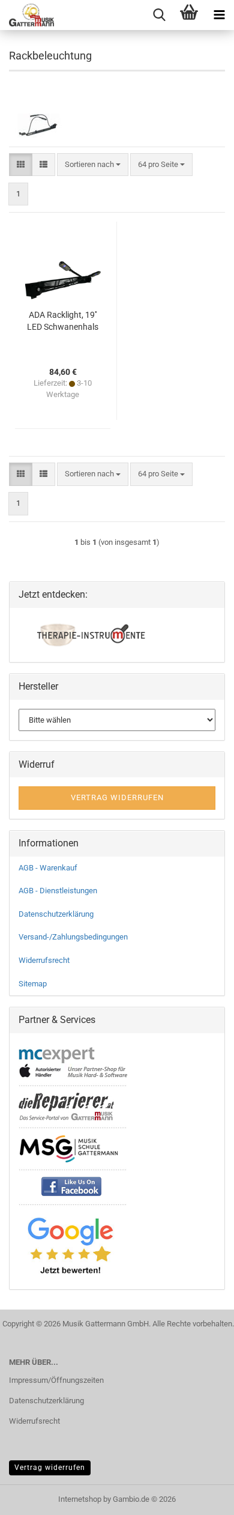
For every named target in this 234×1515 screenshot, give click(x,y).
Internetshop (79, 1499)
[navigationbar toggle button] (219, 15)
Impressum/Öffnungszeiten (56, 1380)
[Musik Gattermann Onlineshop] (27, 15)
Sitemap (33, 983)
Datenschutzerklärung (56, 913)
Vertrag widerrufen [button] (117, 797)
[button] (20, 165)
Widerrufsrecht (44, 960)
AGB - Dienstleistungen (58, 890)
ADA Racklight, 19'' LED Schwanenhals (62, 321)
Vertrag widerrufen (49, 1467)
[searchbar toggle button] (159, 15)
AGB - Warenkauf (48, 867)
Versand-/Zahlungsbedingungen (73, 936)
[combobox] (92, 165)
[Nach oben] (201, 1497)
